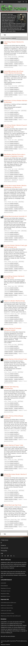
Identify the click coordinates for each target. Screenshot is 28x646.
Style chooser (5, 540)
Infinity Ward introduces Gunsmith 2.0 (15, 216)
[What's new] (23, 1)
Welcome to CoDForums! (6, 605)
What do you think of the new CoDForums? (11, 616)
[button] (14, 542)
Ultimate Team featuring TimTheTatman (11, 387)
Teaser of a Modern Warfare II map (14, 301)
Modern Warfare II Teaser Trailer (13, 445)
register (24, 23)
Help (2, 553)
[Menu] (2, 1)
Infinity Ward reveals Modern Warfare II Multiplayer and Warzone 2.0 (15, 186)
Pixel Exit (8, 644)
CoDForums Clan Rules (6, 610)
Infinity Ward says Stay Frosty (12, 505)
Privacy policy (4, 550)
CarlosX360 (3, 583)
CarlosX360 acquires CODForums (8, 602)
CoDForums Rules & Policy (7, 608)
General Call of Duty (8, 67)
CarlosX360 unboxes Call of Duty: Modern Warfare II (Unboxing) (13, 72)
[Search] (26, 1)
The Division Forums (5, 591)
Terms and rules (4, 548)
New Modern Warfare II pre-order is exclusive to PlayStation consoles (14, 155)
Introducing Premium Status (7, 613)
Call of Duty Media (8, 96)
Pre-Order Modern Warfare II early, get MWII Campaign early (15, 246)
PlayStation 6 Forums (6, 588)
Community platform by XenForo (14, 641)
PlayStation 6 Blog (5, 593)
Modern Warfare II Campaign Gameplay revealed (12, 329)
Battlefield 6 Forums (5, 596)
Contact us (3, 545)
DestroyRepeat (4, 585)
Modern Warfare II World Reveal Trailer (15, 359)
